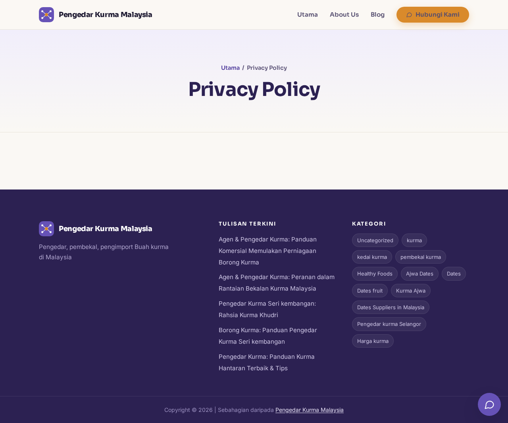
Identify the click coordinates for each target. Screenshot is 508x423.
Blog (378, 14)
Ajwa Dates (419, 273)
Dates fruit (370, 290)
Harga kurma (373, 341)
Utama (307, 14)
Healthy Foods (375, 273)
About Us (344, 14)
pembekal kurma (420, 257)
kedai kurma (372, 257)
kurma (414, 240)
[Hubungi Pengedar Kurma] (489, 404)
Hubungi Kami (438, 14)
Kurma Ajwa (410, 290)
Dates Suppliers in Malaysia (390, 307)
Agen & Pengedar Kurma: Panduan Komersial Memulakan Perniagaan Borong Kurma (268, 250)
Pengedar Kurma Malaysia (309, 409)
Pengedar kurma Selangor (389, 324)
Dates (454, 273)
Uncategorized (375, 240)
